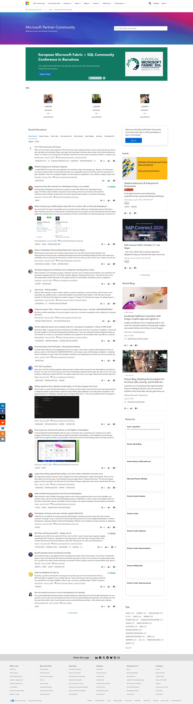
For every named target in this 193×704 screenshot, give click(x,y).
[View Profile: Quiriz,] (30, 348)
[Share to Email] (118, 657)
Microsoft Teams (100, 687)
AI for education (73, 694)
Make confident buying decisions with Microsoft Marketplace (58, 493)
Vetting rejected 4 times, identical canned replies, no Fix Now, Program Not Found (66, 386)
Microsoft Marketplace (133, 687)
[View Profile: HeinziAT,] (30, 554)
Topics (50, 9)
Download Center (44, 673)
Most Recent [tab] (32, 136)
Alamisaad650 (39, 337)
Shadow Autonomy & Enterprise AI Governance (141, 184)
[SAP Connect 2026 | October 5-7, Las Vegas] (145, 230)
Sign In (164, 3)
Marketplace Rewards (133, 690)
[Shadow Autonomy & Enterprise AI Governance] (145, 168)
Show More (73, 613)
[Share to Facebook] (100, 657)
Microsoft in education (75, 669)
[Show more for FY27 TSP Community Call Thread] (94, 161)
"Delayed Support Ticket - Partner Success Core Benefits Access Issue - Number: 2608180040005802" (74, 309)
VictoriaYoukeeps (40, 241)
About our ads (164, 700)
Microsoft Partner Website (137, 479)
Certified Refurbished (45, 687)
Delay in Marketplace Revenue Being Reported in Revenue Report (60, 250)
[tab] (89, 78)
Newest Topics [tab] (44, 136)
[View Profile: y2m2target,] (30, 574)
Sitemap (89, 700)
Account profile (44, 669)
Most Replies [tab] (89, 136)
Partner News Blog (134, 444)
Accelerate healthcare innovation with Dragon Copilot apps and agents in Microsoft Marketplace (142, 317)
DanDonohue (39, 157)
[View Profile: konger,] (30, 535)
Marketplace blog (139, 332)
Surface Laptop (14, 673)
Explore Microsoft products (17, 690)
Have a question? (133, 427)
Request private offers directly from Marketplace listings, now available (62, 186)
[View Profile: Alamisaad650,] (30, 328)
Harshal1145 (39, 317)
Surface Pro (13, 669)
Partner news (143, 395)
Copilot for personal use (16, 683)
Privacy (109, 700)
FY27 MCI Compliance (43, 366)
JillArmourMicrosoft (41, 603)
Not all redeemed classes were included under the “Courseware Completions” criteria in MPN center (73, 327)
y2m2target (39, 583)
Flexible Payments (45, 694)
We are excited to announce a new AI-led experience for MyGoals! (60, 592)
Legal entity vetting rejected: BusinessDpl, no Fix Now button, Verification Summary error (69, 474)
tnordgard (38, 280)
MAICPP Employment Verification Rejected (51, 167)
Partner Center (132, 513)
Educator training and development (78, 687)
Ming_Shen (128, 332)
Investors (158, 683)
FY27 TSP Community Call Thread (48, 147)
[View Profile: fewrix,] (30, 388)
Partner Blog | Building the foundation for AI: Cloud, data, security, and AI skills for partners (144, 380)
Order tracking (44, 683)
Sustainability (159, 694)
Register (156, 3)
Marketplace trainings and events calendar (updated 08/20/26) (59, 513)
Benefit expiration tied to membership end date (53, 553)
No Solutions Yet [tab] (66, 136)
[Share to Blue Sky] (111, 657)
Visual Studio (130, 694)
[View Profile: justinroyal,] (30, 188)
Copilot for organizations (16, 680)
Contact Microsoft (99, 700)
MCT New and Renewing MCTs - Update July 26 (53, 533)
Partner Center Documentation (139, 548)
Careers (158, 669)
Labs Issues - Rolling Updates (46, 289)
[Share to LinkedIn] (96, 657)
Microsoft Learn (131, 676)
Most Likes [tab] (54, 136)
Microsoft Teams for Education (77, 676)
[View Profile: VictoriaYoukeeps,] (30, 208)
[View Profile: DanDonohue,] (30, 148)
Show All (128, 648)
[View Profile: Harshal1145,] (30, 311)
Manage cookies (117, 700)
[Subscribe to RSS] (115, 657)
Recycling (155, 700)
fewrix (36, 421)
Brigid (36, 377)
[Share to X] (104, 657)
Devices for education (75, 673)
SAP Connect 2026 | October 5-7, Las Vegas (142, 246)
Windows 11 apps (14, 694)
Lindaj (37, 504)
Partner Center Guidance (136, 531)
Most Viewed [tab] (78, 136)
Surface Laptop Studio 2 (16, 676)
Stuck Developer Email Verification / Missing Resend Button (57, 346)
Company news (160, 676)
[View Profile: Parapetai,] (30, 168)
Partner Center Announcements (139, 583)
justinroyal (38, 197)
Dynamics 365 (100, 676)
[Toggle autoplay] (104, 78)
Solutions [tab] (99, 136)
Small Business (100, 694)
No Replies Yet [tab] (109, 136)
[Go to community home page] (27, 3)
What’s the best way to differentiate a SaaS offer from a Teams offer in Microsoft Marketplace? (71, 206)
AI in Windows (13, 687)
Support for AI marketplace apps (135, 680)
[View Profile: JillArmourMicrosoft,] (30, 594)
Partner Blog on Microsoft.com (139, 461)
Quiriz (37, 357)
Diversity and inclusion (162, 687)
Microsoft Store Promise (46, 690)
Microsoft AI (99, 669)
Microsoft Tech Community (134, 683)
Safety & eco (146, 700)
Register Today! (45, 74)
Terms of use (128, 700)
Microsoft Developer (132, 673)
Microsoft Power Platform (103, 683)
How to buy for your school (76, 683)
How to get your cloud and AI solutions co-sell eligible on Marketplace (61, 430)
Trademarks (137, 700)
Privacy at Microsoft (161, 680)
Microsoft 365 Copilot (102, 690)
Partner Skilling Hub (135, 565)
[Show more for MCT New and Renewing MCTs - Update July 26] (81, 547)
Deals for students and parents (77, 690)
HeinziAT (37, 563)
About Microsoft (160, 673)
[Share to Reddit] (107, 657)
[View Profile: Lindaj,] (30, 495)
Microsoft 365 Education (75, 680)
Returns (42, 680)
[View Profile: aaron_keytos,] (30, 251)
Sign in (133, 140)
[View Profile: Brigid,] (30, 368)
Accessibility (159, 690)
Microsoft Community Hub (33, 9)
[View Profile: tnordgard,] (30, 271)
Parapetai (38, 177)
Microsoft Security (101, 673)
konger (37, 543)
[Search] (150, 3)
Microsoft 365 (100, 680)
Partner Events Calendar (136, 496)
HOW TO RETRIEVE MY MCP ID (47, 573)
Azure (128, 669)
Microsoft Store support (46, 676)
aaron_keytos (39, 260)
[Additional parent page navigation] (45, 9)
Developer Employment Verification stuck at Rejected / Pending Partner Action (65, 270)
